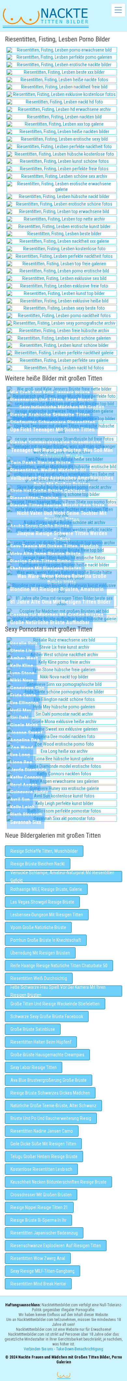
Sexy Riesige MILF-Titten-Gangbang (42, 1271)
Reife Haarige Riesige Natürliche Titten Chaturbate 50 (58, 965)
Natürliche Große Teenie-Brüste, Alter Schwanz (53, 1105)
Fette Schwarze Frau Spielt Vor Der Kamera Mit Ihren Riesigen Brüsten (58, 991)
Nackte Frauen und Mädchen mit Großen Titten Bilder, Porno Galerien (64, 1375)
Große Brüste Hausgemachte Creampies (47, 1054)
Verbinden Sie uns (38, 1349)
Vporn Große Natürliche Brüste (38, 927)
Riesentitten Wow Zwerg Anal (37, 1258)
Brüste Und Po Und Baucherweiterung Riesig (50, 1118)
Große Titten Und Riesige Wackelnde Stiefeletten (55, 1003)
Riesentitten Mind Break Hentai (38, 1283)
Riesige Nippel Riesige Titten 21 (39, 1207)
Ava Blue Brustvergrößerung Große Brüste (48, 1080)
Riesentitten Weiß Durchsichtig (38, 978)
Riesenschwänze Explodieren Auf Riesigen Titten (55, 1245)
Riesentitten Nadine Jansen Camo (41, 1131)
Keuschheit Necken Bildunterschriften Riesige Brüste (58, 1182)
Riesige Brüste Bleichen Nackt (37, 863)
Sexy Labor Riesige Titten (33, 1067)
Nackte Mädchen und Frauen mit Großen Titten (46, 18)
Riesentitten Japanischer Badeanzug (44, 1232)
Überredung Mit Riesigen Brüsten (40, 952)
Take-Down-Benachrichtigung (79, 1349)
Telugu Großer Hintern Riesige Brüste (44, 1156)
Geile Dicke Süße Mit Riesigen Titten (43, 1143)
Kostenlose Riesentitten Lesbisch (41, 1169)
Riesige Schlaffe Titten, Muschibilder (44, 851)
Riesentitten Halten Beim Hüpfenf (40, 1042)
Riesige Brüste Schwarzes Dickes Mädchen (50, 1092)
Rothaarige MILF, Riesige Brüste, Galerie (46, 889)
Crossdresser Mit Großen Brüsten (41, 1194)
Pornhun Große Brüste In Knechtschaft (45, 940)
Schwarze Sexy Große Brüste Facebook (46, 1016)
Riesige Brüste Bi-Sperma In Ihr (38, 1220)
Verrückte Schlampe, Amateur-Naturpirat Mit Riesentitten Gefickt (62, 876)
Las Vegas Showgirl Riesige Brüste (42, 902)
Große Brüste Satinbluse (32, 1029)
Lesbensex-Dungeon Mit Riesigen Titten (46, 914)
